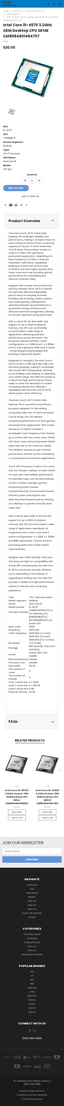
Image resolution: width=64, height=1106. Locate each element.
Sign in (25, 913)
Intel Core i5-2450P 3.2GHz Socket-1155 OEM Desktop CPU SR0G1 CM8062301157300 (47, 797)
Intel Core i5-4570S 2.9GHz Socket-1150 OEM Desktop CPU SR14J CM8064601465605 (17, 797)
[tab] (32, 220)
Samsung (32, 987)
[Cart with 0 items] (54, 4)
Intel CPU (32, 901)
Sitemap (32, 917)
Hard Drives (32, 893)
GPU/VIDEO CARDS (32, 934)
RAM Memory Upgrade (32, 954)
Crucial (32, 1000)
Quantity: (32, 174)
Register (37, 913)
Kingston (32, 996)
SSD (32, 889)
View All (32, 1012)
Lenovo (32, 1008)
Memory (32, 897)
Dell (32, 979)
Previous (4, 770)
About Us (32, 909)
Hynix (32, 992)
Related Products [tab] (30, 740)
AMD (32, 983)
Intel (32, 971)
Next (61, 770)
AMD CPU (32, 905)
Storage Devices (32, 942)
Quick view (17, 812)
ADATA (32, 1004)
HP (32, 975)
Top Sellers (32, 885)
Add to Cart (16, 817)
